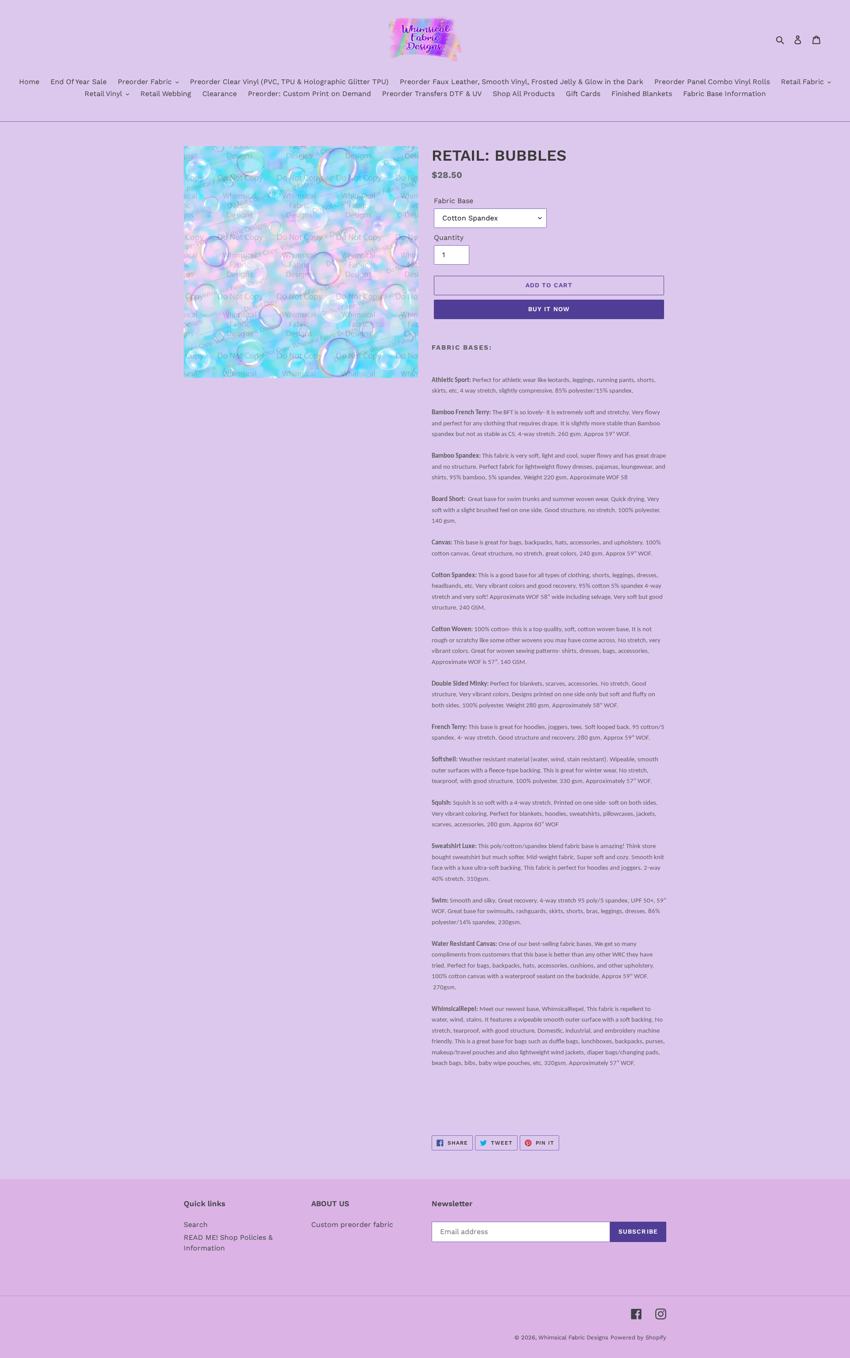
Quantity (449, 237)
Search (196, 1224)
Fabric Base (453, 201)
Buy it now (549, 308)
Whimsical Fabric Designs (573, 1337)
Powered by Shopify (638, 1337)
